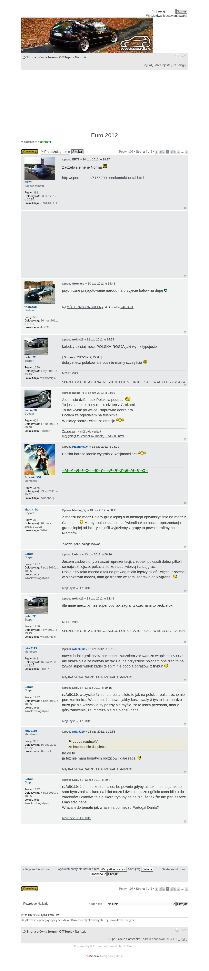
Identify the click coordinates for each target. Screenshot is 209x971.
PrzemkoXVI (80, 446)
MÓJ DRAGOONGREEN (84, 307)
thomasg (78, 283)
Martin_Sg (79, 510)
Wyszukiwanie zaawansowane (166, 15)
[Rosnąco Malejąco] (105, 873)
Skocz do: (95, 903)
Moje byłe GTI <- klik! (76, 587)
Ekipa (111, 939)
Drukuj (177, 55)
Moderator (44, 141)
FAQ (150, 65)
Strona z (144, 151)
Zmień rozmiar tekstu (183, 55)
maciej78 (78, 392)
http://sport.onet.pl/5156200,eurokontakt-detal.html (103, 178)
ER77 (75, 159)
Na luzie (80, 57)
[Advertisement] (104, 99)
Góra (185, 208)
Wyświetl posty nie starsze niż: (79, 869)
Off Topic (65, 57)
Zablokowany (30, 150)
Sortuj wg (134, 869)
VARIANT (126, 307)
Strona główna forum (41, 57)
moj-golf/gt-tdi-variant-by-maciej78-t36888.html (93, 436)
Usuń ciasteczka (129, 939)
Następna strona (173, 869)
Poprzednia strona (37, 869)
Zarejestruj (165, 65)
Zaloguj (181, 65)
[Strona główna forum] (104, 28)
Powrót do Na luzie (35, 903)
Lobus (76, 554)
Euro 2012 (104, 135)
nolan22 (77, 339)
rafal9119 (78, 649)
